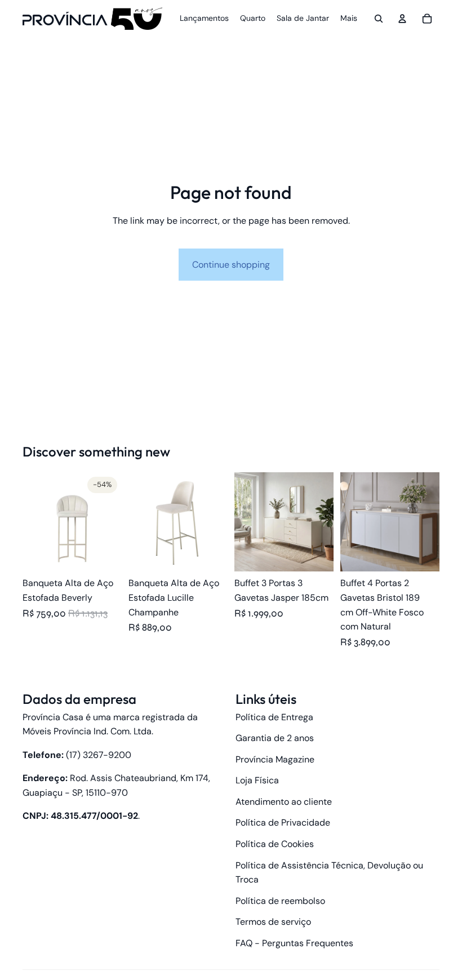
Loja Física (257, 780)
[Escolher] (104, 554)
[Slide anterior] (35, 521)
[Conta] (402, 18)
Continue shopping (231, 265)
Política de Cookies (275, 844)
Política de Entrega (274, 717)
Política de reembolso (280, 901)
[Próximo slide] (109, 521)
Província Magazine (275, 759)
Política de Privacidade (283, 822)
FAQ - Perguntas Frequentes (294, 943)
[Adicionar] (422, 554)
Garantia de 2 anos (275, 738)
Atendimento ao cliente (284, 802)
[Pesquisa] (378, 18)
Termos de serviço (273, 922)
